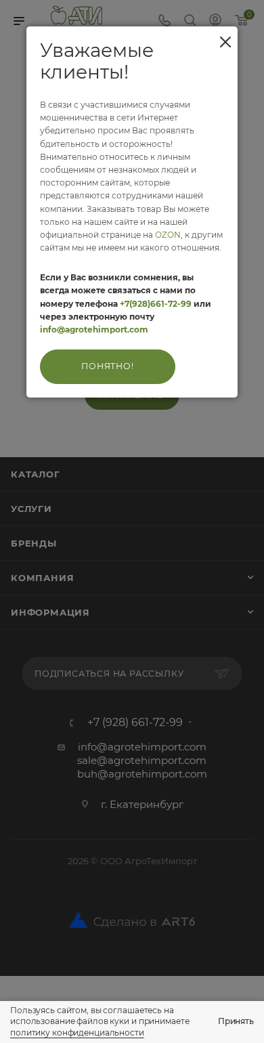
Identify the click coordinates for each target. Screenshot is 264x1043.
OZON (168, 235)
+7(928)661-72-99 (156, 304)
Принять (236, 1021)
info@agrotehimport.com (94, 329)
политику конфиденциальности (77, 1032)
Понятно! (107, 366)
